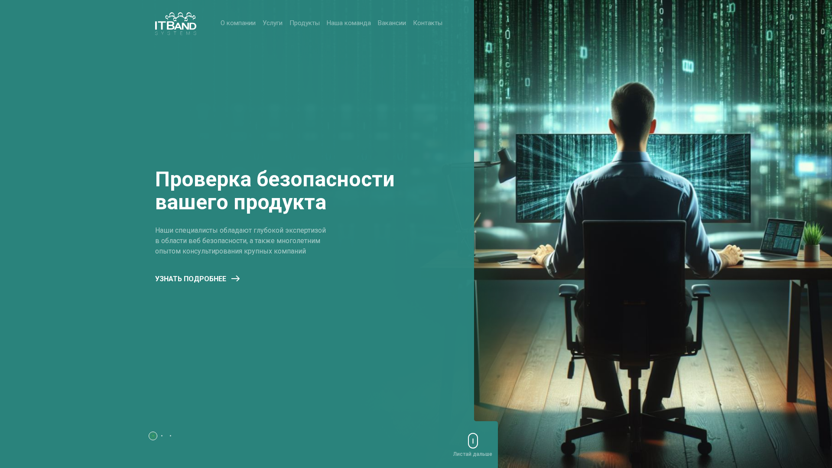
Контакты (427, 23)
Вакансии (392, 23)
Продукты (304, 23)
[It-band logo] (175, 23)
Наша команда (349, 23)
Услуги (273, 23)
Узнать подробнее (190, 279)
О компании (238, 23)
